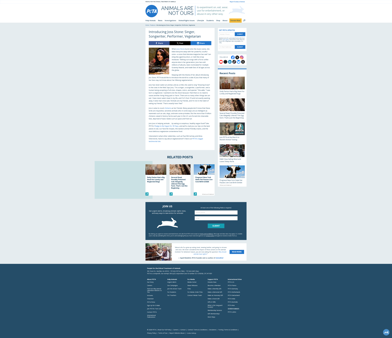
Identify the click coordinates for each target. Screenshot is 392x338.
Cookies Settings (191, 333)
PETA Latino (232, 312)
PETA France (232, 285)
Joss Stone (181, 49)
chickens (168, 108)
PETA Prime (151, 302)
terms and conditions (206, 234)
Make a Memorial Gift (215, 292)
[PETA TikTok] (234, 62)
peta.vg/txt (226, 39)
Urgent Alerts (171, 282)
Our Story (150, 282)
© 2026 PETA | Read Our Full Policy (159, 330)
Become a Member (214, 285)
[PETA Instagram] (241, 57)
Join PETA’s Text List (154, 309)
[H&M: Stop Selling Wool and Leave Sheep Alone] (232, 153)
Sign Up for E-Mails (153, 305)
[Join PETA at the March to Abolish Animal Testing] (232, 132)
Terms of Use (162, 333)
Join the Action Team (174, 289)
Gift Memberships (214, 314)
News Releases (192, 285)
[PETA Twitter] (237, 57)
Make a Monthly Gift (214, 289)
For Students (171, 292)
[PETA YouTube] (221, 62)
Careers (149, 285)
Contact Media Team (194, 295)
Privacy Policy (151, 333)
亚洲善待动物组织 (233, 309)
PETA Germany (233, 289)
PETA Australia (233, 302)
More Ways (211, 317)
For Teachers (171, 295)
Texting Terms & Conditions (227, 330)
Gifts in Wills (212, 302)
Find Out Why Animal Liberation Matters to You (154, 290)
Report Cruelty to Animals (237, 1)
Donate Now (212, 282)
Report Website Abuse (177, 333)
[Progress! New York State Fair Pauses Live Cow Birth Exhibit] (204, 180)
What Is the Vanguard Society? (215, 306)
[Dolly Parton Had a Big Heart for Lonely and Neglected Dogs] (155, 180)
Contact (183, 330)
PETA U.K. (231, 282)
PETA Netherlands (234, 292)
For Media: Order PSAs (195, 292)
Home (147, 25)
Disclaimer (212, 330)
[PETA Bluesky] (238, 62)
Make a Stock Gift (214, 299)
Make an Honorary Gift (215, 295)
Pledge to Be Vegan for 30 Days (166, 126)
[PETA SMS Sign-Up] (225, 62)
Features (152, 25)
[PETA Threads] (243, 62)
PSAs (189, 289)
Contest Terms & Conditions (197, 330)
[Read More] (196, 252)
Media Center (192, 282)
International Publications (151, 316)
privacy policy (210, 236)
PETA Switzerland (234, 295)
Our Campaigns (172, 285)
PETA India (231, 299)
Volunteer (150, 299)
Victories (150, 295)
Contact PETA (152, 312)
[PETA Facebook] (233, 57)
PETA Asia (231, 305)
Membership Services (215, 310)
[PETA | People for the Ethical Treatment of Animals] (151, 11)
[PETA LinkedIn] (230, 62)
